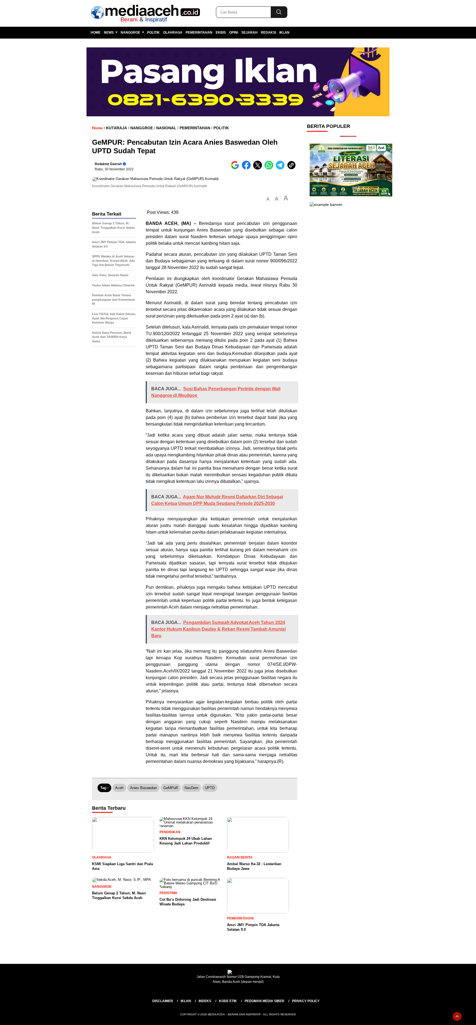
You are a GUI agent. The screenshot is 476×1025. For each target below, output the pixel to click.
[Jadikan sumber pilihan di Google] (236, 168)
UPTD (210, 788)
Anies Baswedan (143, 788)
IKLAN (284, 32)
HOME (96, 32)
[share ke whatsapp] (270, 168)
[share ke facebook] (247, 168)
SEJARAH (249, 32)
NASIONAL (166, 128)
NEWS (109, 32)
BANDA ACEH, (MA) (168, 223)
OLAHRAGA (172, 32)
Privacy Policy (306, 1001)
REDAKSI (268, 32)
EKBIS (221, 32)
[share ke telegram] (281, 168)
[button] (267, 199)
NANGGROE (130, 32)
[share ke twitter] (258, 168)
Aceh (119, 788)
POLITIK (153, 32)
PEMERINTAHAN (199, 32)
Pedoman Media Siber (264, 1001)
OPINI (233, 32)
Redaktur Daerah (108, 164)
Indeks (205, 1001)
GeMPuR (170, 788)
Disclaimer (162, 1001)
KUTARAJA (116, 128)
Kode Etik (228, 1001)
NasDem (191, 788)
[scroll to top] (457, 1016)
